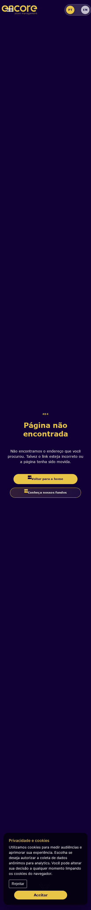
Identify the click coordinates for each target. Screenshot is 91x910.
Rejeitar (18, 884)
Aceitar (41, 895)
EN (85, 9)
